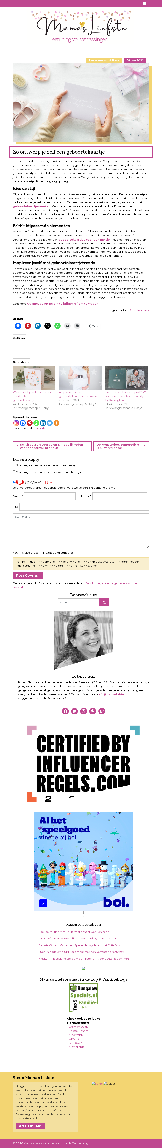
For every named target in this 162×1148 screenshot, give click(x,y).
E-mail (86, 496)
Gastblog (43, 428)
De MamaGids (78, 1026)
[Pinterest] (30, 423)
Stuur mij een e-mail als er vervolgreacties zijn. (47, 465)
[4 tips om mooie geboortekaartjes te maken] (80, 378)
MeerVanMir (77, 1034)
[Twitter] (50, 423)
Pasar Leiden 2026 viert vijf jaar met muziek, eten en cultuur (78, 938)
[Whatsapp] (36, 423)
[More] (56, 423)
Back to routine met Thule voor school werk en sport (73, 931)
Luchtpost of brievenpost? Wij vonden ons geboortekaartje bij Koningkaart (126, 396)
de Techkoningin (79, 1143)
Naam (18, 496)
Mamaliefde (77, 1046)
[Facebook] (23, 423)
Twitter (31, 3)
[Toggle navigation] (144, 3)
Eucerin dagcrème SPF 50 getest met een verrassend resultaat (81, 951)
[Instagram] (16, 423)
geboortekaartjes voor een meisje (84, 239)
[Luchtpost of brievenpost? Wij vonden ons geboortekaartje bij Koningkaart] (126, 378)
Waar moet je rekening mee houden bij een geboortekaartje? (32, 396)
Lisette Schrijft (78, 1030)
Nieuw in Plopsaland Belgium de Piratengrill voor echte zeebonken (83, 958)
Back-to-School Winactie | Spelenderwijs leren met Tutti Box (79, 945)
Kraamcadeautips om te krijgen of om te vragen (62, 303)
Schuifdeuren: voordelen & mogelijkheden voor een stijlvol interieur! (51, 446)
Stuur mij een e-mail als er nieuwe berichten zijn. (48, 472)
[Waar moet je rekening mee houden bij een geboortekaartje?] (34, 378)
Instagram (26, 3)
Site (15, 506)
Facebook (15, 3)
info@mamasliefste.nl (113, 694)
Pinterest (21, 3)
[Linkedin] (43, 423)
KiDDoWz (75, 1042)
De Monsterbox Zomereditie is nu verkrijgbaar (118, 446)
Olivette (74, 1038)
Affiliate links (30, 1126)
